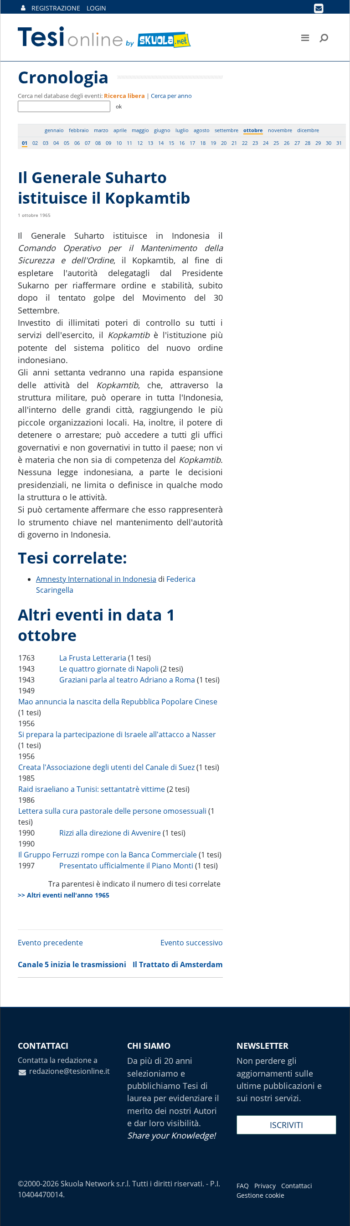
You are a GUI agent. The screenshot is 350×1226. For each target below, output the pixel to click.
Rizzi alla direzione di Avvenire (110, 833)
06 (77, 142)
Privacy (265, 1185)
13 (150, 142)
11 (129, 142)
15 (171, 142)
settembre (226, 130)
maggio (140, 130)
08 (98, 142)
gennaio (54, 130)
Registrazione (55, 8)
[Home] (105, 37)
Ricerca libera (124, 96)
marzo (101, 130)
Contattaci (296, 1185)
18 (203, 142)
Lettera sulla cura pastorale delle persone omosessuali (112, 811)
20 (223, 142)
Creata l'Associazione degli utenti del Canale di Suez (106, 767)
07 (87, 142)
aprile (120, 130)
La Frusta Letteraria (92, 658)
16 (182, 142)
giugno (162, 130)
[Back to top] (334, 1210)
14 (161, 142)
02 (35, 142)
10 (119, 142)
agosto (202, 130)
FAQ (243, 1185)
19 (213, 142)
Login (96, 8)
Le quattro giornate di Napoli (109, 669)
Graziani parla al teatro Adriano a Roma (127, 680)
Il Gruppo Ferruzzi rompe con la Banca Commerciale (107, 855)
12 (140, 142)
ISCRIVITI (286, 1124)
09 (108, 142)
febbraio (79, 130)
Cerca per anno (171, 96)
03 (45, 142)
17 (192, 142)
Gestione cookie (260, 1195)
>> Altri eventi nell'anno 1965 (63, 895)
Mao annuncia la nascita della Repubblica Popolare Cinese (117, 702)
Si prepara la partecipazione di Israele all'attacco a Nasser (117, 734)
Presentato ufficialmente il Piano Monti (126, 866)
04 (56, 142)
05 (66, 142)
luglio (182, 130)
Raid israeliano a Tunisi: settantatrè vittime (91, 789)
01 (24, 142)
